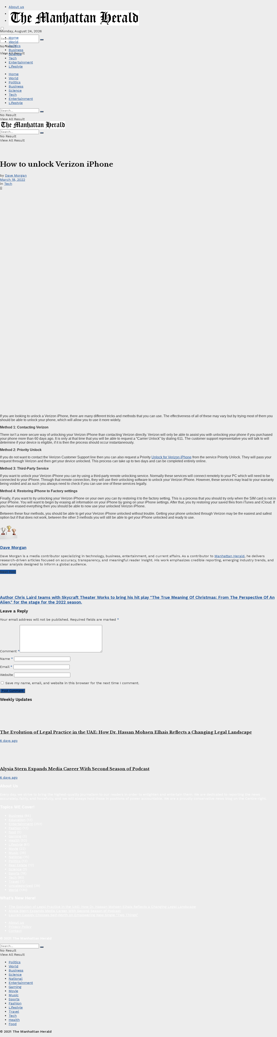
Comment (10, 651)
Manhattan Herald (229, 556)
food (12, 832)
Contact (15, 931)
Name (6, 659)
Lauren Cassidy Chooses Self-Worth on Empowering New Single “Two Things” (73, 915)
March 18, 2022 (12, 179)
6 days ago (9, 741)
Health (14, 840)
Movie (13, 849)
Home (14, 38)
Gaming (15, 836)
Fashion (15, 828)
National (15, 857)
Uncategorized (21, 886)
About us (16, 7)
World (13, 42)
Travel (14, 881)
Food (13, 1024)
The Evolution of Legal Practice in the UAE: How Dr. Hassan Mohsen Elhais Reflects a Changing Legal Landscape (126, 732)
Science (15, 54)
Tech (13, 58)
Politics (15, 46)
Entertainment (21, 62)
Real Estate (18, 865)
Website (6, 675)
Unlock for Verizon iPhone (171, 457)
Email (6, 667)
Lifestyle (16, 66)
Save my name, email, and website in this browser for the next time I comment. (72, 683)
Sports (14, 873)
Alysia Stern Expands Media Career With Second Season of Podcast (75, 768)
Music (14, 853)
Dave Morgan (16, 175)
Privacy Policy (20, 927)
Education (17, 820)
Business (16, 50)
